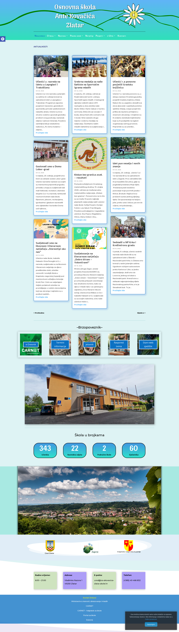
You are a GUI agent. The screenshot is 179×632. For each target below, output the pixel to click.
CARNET (89, 606)
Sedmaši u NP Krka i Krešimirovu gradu (124, 244)
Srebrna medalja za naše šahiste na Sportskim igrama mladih (88, 84)
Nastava (62, 36)
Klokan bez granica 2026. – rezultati (88, 176)
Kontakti (122, 36)
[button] (2, 39)
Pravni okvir (75, 36)
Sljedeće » (141, 313)
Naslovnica (40, 36)
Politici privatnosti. (151, 619)
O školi (50, 36)
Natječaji (89, 36)
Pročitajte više (42, 133)
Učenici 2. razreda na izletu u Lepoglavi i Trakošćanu (48, 84)
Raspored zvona (119, 344)
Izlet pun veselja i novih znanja (126, 165)
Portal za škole (89, 615)
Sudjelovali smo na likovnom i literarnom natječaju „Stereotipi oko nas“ (51, 247)
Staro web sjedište (148, 344)
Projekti (99, 36)
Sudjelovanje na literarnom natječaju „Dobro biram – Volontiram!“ (86, 258)
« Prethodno (39, 313)
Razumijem (151, 624)
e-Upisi (110, 36)
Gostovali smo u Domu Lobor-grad (48, 168)
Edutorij (89, 620)
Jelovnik (89, 344)
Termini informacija (60, 344)
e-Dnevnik (31, 344)
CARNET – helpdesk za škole (89, 611)
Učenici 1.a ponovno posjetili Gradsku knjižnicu (124, 84)
